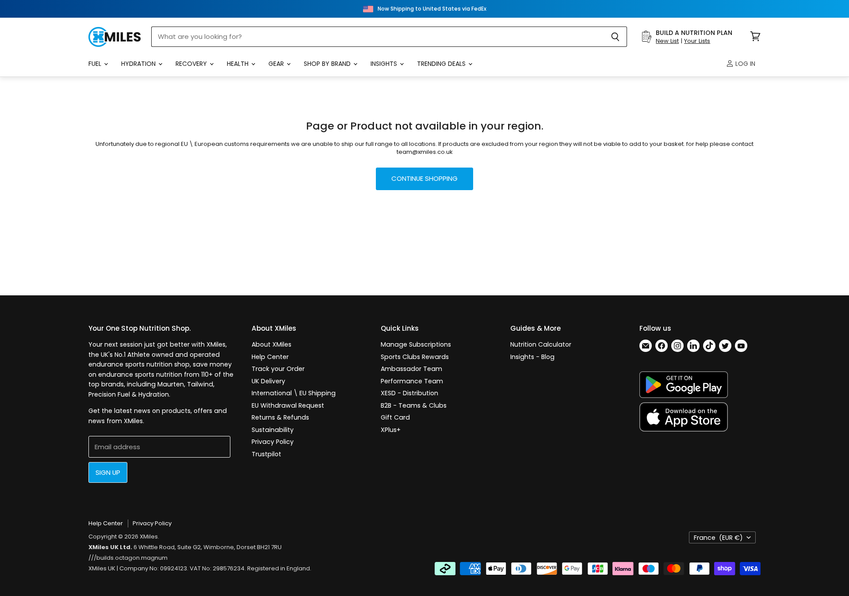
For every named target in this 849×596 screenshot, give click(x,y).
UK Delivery (268, 381)
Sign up (108, 472)
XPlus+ (391, 429)
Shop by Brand (328, 63)
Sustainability (273, 429)
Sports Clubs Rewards (415, 356)
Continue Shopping (424, 178)
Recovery (192, 63)
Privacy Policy (273, 441)
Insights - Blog (532, 356)
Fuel (95, 63)
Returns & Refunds (280, 417)
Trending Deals (442, 63)
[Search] (615, 37)
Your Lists (697, 41)
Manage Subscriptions (416, 344)
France (718, 537)
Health (238, 63)
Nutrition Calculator (540, 344)
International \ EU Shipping (294, 393)
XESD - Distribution (409, 393)
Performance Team (412, 381)
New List (667, 41)
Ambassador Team (411, 368)
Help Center (270, 356)
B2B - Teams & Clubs (414, 405)
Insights (385, 63)
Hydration (139, 63)
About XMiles (271, 344)
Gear (277, 63)
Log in (744, 63)
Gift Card (395, 417)
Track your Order (278, 368)
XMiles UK (101, 568)
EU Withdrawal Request (288, 405)
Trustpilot (266, 454)
